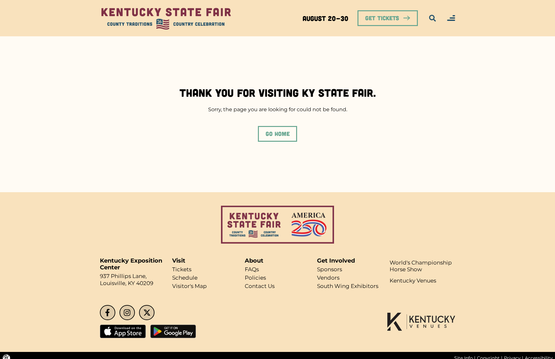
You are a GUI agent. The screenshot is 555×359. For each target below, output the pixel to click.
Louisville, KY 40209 (128, 283)
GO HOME (277, 134)
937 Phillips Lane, (125, 276)
